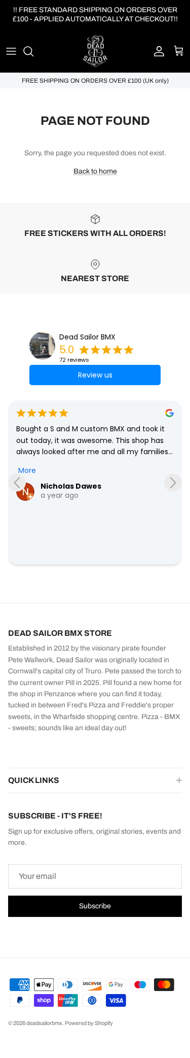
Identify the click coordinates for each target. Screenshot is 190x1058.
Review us (95, 375)
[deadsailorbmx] (95, 51)
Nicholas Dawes (71, 486)
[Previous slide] (17, 482)
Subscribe (95, 906)
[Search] (33, 51)
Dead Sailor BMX (87, 337)
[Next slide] (173, 482)
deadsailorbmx (44, 1023)
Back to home (95, 171)
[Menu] (11, 51)
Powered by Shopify (89, 1023)
